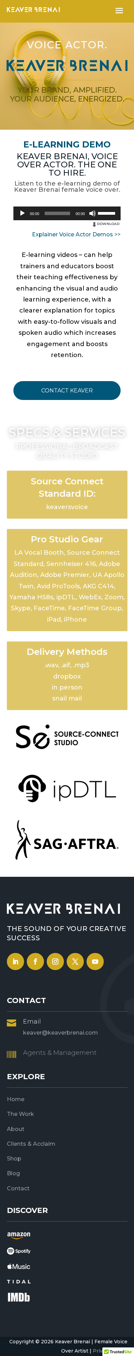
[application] (67, 213)
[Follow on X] (75, 961)
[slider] (107, 213)
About (15, 1129)
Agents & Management (60, 1053)
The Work (20, 1114)
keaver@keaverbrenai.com (60, 1032)
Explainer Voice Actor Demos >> (76, 234)
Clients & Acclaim (31, 1144)
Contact (18, 1188)
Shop (14, 1158)
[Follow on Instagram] (55, 961)
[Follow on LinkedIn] (15, 961)
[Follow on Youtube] (95, 961)
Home (15, 1099)
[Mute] (92, 213)
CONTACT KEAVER (67, 390)
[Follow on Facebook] (35, 961)
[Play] (22, 213)
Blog (13, 1173)
